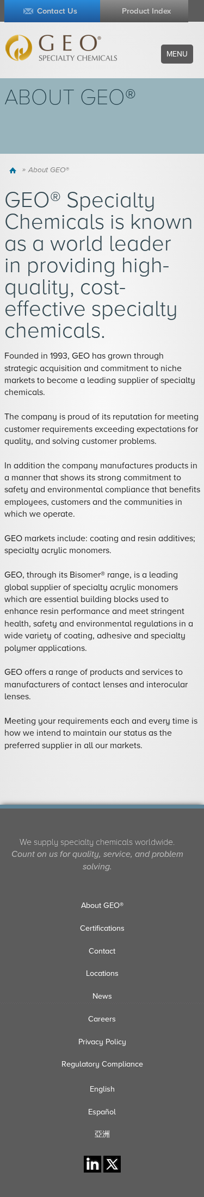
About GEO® (102, 905)
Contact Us (57, 11)
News (102, 996)
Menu (177, 54)
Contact (102, 951)
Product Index (146, 11)
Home (14, 170)
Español (102, 1112)
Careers (102, 1019)
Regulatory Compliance (102, 1064)
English (102, 1089)
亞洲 (102, 1134)
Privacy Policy (102, 1041)
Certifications (102, 928)
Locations (102, 973)
